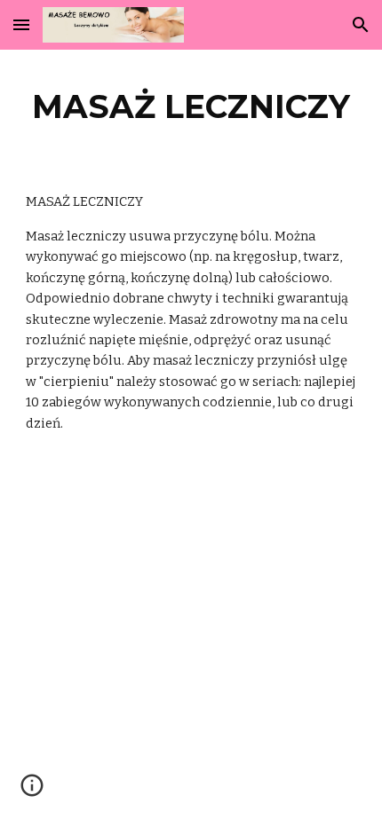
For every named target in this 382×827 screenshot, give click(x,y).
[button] (21, 24)
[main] (191, 106)
